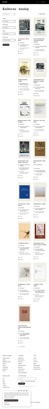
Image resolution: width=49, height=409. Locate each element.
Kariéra (34, 363)
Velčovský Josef (23, 214)
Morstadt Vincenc (26, 338)
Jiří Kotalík (21, 165)
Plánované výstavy (21, 359)
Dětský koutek (5, 367)
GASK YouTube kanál (24, 390)
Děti (3, 378)
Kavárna (4, 365)
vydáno (21, 44)
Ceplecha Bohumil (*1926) (24, 130)
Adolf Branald (22, 164)
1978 (23, 209)
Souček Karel (22, 49)
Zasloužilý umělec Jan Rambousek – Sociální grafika (38, 81)
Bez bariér (4, 385)
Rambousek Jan (42, 50)
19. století (22, 337)
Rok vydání (5, 24)
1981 (38, 87)
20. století (37, 49)
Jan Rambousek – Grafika (39, 203)
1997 (23, 86)
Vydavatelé (5, 37)
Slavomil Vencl (25, 84)
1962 (23, 44)
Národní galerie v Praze (24, 169)
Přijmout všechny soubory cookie (11, 400)
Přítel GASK (20, 367)
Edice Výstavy (26, 167)
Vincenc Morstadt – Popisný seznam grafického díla (24, 327)
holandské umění (38, 174)
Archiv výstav (20, 361)
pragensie (37, 50)
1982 (23, 167)
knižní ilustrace (28, 254)
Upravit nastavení (7, 404)
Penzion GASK (21, 370)
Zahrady (4, 370)
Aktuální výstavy (21, 358)
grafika (36, 91)
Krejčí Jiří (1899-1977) (39, 130)
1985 (39, 249)
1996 (39, 46)
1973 (23, 290)
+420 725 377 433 (31, 402)
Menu (43, 2)
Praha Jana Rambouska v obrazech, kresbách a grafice (38, 40)
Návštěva (4, 359)
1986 (23, 126)
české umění (42, 49)
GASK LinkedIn (26, 390)
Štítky (4, 31)
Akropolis (26, 86)
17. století (37, 173)
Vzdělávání (20, 363)
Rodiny (4, 381)
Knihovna (4, 363)
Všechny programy (6, 387)
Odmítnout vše (6, 402)
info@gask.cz (38, 402)
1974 (38, 126)
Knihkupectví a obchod (7, 361)
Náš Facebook (19, 390)
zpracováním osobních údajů (30, 381)
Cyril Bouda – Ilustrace (23, 243)
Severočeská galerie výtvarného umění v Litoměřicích (24, 248)
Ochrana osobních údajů (22, 372)
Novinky (34, 358)
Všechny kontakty (36, 365)
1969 (38, 170)
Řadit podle (42, 14)
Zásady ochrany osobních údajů (9, 397)
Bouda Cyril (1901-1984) (24, 172)
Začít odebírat (21, 383)
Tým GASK (35, 361)
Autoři (4, 18)
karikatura (26, 131)
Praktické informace (6, 358)
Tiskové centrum (36, 367)
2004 (23, 247)
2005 (39, 290)
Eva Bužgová (22, 42)
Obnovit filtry (6, 44)
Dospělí (4, 383)
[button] (9, 21)
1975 (38, 208)
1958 (23, 333)
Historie (34, 359)
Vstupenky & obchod (22, 365)
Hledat (38, 2)
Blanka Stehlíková (23, 83)
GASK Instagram (21, 390)
